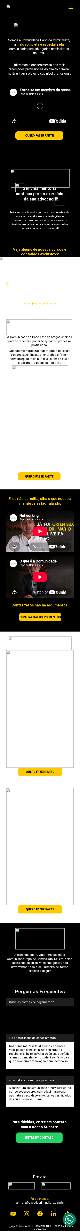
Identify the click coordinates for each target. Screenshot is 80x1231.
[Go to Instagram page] (26, 1213)
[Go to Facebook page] (40, 1213)
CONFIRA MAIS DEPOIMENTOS (40, 617)
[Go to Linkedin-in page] (53, 1213)
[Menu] (71, 7)
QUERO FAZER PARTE (39, 135)
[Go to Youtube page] (13, 1213)
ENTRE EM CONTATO (39, 1137)
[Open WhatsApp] (69, 1219)
